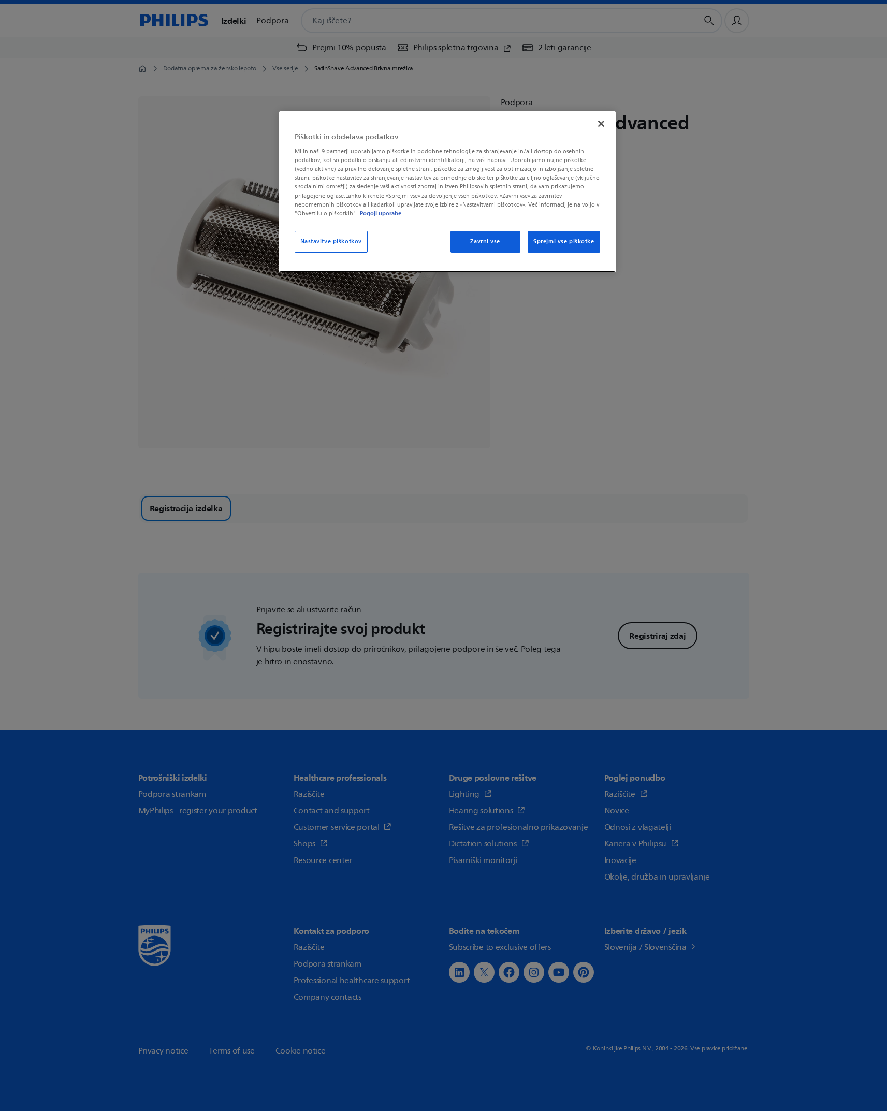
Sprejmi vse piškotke (563, 241)
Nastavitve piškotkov (331, 241)
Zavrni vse (485, 241)
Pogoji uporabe (380, 213)
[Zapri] (601, 123)
